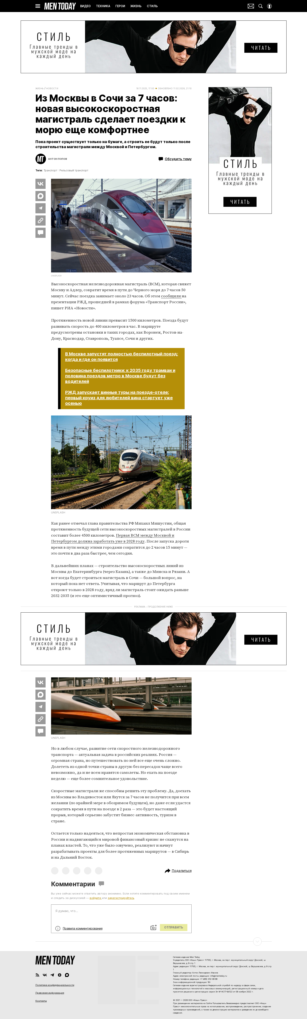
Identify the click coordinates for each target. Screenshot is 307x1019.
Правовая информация (49, 992)
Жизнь (39, 88)
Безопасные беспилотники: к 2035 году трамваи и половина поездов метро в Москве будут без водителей (120, 376)
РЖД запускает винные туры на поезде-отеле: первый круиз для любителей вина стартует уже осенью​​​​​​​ (119, 398)
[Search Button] (260, 6)
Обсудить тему (178, 159)
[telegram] (52, 975)
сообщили (171, 296)
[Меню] (37, 6)
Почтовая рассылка (251, 6)
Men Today (60, 6)
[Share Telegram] (40, 208)
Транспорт (50, 170)
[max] (67, 975)
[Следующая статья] (153, 941)
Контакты (41, 1000)
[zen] (60, 975)
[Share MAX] (40, 196)
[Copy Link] (40, 220)
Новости (52, 88)
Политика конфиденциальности (54, 985)
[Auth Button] (269, 6)
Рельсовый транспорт (74, 170)
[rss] (37, 975)
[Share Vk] (40, 184)
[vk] (45, 975)
